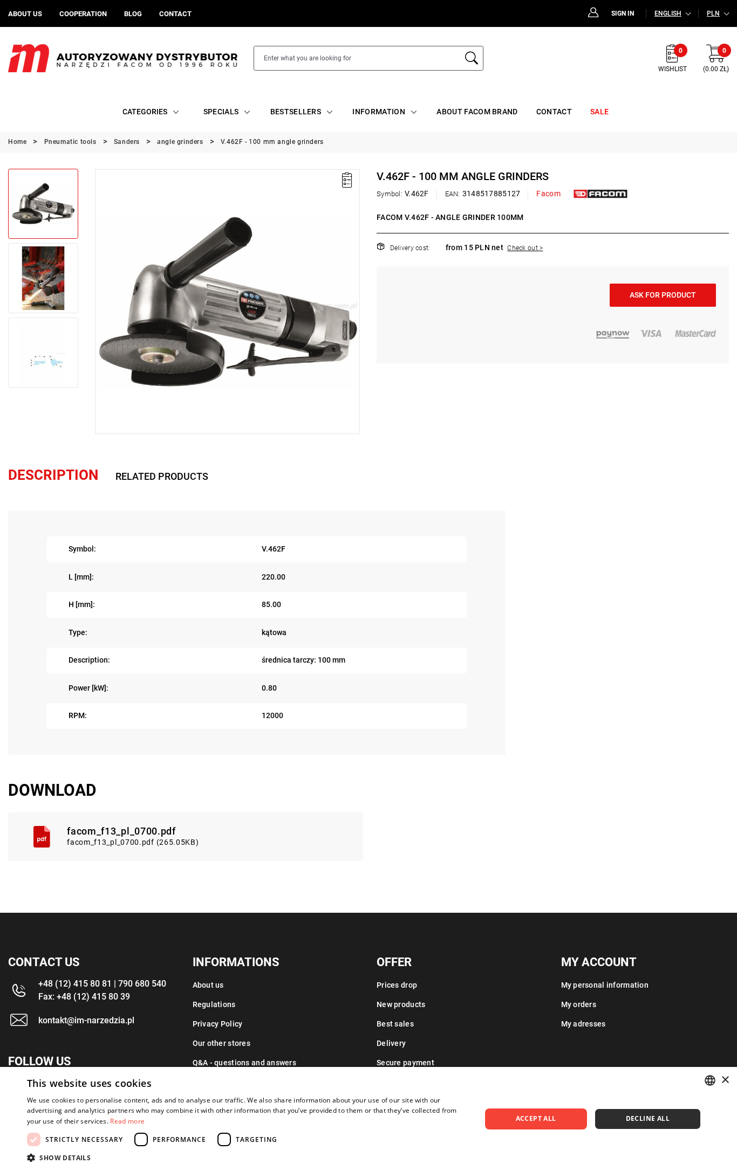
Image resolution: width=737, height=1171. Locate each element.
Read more (127, 1121)
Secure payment (405, 1062)
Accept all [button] (536, 1118)
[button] (102, 301)
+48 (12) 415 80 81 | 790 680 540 (102, 984)
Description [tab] (53, 475)
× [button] (725, 1080)
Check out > (525, 248)
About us (208, 985)
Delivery (391, 1043)
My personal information (605, 985)
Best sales (395, 1024)
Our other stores (221, 1043)
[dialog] (368, 1119)
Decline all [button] (648, 1118)
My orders (579, 1004)
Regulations (214, 1004)
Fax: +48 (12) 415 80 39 (84, 996)
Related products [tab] (161, 476)
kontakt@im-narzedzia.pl (86, 1020)
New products (401, 1004)
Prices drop (397, 985)
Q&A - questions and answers (245, 1062)
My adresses (583, 1024)
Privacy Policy (218, 1024)
